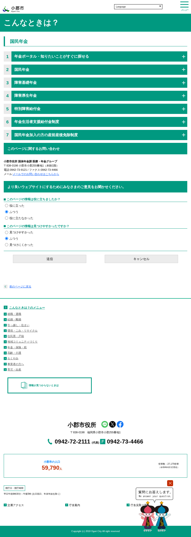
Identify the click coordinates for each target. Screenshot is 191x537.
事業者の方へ (15, 363)
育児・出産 (14, 369)
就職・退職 (14, 313)
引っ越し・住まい (18, 325)
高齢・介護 (14, 352)
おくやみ (12, 358)
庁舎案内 (74, 505)
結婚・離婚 (14, 319)
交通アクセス (15, 505)
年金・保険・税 (17, 347)
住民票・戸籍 (15, 336)
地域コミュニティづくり (22, 341)
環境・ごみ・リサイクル (22, 330)
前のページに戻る (20, 286)
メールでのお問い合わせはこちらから (36, 174)
